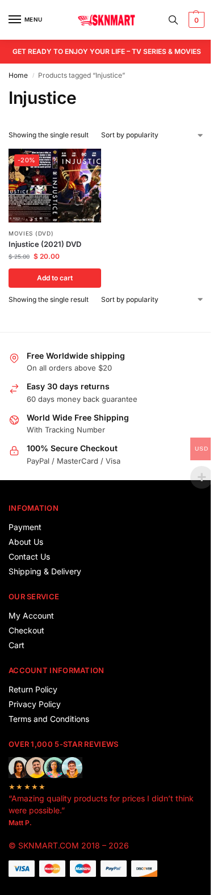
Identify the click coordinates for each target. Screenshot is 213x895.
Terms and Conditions (49, 719)
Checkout (26, 630)
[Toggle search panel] (173, 20)
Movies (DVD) (31, 233)
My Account (31, 615)
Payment (25, 527)
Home (18, 75)
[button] (195, 20)
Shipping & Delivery (45, 571)
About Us (26, 542)
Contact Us (29, 556)
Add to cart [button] (55, 278)
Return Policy (33, 689)
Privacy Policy (35, 704)
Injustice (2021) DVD (45, 244)
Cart (16, 645)
